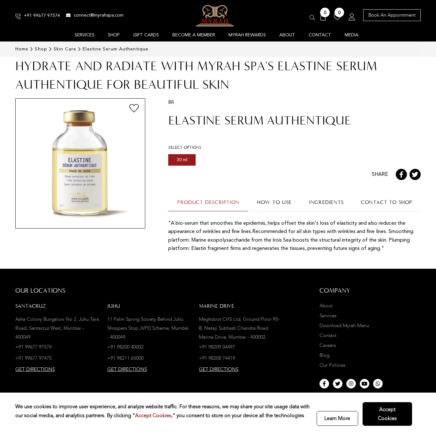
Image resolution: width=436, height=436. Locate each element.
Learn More (337, 418)
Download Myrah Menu (344, 325)
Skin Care (65, 49)
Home (21, 49)
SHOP (114, 35)
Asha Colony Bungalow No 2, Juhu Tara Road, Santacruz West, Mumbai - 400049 (57, 328)
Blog (324, 355)
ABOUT (287, 35)
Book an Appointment (392, 15)
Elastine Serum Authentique (115, 49)
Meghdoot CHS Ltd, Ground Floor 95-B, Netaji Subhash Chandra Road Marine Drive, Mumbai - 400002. (239, 328)
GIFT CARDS (146, 35)
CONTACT (320, 35)
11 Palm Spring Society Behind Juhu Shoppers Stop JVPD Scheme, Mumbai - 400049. (148, 328)
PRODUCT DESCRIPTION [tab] (208, 202)
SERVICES (84, 35)
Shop (41, 49)
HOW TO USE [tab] (274, 202)
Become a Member (193, 35)
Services (327, 315)
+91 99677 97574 (42, 15)
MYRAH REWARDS (247, 35)
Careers (327, 345)
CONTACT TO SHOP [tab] (386, 202)
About (326, 306)
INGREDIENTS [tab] (326, 202)
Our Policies (332, 365)
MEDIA (351, 35)
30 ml (182, 160)
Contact (327, 335)
